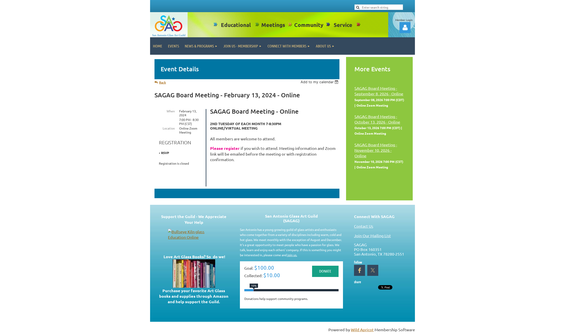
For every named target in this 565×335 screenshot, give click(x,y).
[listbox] (320, 82)
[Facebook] (359, 270)
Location (169, 128)
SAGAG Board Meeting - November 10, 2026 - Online (375, 150)
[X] (372, 270)
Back (162, 82)
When (171, 111)
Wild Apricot (362, 329)
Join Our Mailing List (372, 235)
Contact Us (363, 226)
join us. (292, 255)
